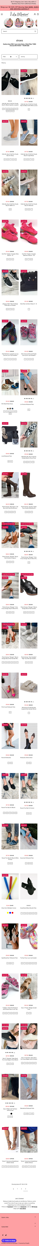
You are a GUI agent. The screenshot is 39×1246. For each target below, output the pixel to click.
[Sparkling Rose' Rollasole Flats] (10, 936)
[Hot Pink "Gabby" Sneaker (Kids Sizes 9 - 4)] (10, 232)
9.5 (7, 111)
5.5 (15, 411)
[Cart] (38, 14)
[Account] (35, 14)
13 (10, 259)
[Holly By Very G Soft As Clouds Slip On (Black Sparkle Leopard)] (10, 82)
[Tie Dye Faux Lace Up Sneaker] (28, 936)
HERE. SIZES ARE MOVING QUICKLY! (24, 8)
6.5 (7, 159)
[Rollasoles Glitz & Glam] (28, 736)
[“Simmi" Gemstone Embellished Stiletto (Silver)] (28, 1140)
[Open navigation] (4, 14)
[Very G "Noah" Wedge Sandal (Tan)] (28, 986)
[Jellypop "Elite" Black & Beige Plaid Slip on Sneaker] (10, 282)
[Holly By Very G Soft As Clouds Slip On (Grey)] (10, 132)
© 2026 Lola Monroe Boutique (9, 1243)
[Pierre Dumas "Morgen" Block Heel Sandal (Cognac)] (10, 535)
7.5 (8, 109)
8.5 (14, 109)
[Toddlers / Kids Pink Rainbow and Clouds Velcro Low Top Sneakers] (10, 986)
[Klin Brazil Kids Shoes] (10, 382)
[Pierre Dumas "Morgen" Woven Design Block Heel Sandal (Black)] (28, 586)
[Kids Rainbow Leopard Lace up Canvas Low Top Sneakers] (10, 332)
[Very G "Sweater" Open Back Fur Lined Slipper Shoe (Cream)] (28, 1036)
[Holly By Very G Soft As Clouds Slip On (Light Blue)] (28, 132)
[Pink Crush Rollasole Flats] (10, 685)
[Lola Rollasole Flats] (10, 435)
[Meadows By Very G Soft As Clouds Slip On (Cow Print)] (28, 435)
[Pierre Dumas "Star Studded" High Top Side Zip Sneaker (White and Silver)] (28, 635)
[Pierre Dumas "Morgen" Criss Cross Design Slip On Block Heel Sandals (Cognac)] (10, 586)
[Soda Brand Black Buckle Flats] (28, 886)
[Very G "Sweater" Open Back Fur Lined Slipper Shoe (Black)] (10, 1036)
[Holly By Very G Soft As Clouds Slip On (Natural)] (28, 182)
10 (10, 111)
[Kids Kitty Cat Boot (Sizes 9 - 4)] (28, 282)
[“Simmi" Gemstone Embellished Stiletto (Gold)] (10, 1140)
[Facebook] (2, 1235)
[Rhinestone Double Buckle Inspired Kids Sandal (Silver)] (28, 685)
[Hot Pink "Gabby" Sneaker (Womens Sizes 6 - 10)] (28, 232)
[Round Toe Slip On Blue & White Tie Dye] (10, 836)
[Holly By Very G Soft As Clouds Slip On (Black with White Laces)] (28, 82)
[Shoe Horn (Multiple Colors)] (10, 886)
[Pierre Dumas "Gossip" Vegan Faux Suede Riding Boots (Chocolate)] (28, 485)
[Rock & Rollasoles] (10, 736)
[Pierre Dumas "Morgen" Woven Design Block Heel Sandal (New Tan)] (10, 635)
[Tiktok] (5, 1235)
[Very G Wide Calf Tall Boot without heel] (10, 1087)
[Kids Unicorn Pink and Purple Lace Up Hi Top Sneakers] (28, 332)
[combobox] (19, 31)
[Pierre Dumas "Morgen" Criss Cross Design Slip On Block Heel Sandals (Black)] (28, 535)
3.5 (7, 411)
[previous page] (13, 1189)
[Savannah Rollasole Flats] (28, 836)
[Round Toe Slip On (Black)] (10, 786)
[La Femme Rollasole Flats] (28, 382)
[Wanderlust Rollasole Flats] (28, 1087)
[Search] (35, 31)
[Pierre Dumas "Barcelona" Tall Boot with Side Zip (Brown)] (10, 485)
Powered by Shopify (24, 1243)
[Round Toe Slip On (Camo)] (28, 786)
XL (29, 409)
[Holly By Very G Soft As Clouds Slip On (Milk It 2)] (10, 182)
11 (13, 111)
